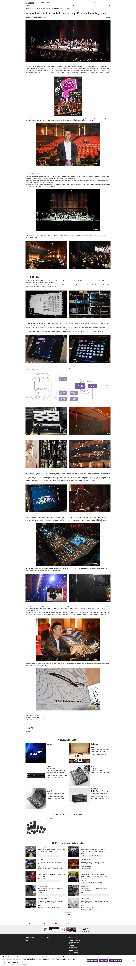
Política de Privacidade (16, 964)
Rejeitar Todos (103, 960)
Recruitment (71, 945)
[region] (68, 960)
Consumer (106, 2)
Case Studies (57, 5)
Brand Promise (72, 943)
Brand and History (73, 950)
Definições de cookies (92, 960)
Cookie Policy (25, 964)
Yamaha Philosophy (73, 947)
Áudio (30, 8)
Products (41, 5)
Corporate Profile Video (74, 942)
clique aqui (57, 961)
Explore (90, 5)
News (48, 937)
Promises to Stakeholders (74, 949)
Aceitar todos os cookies (115, 960)
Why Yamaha (82, 5)
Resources (66, 5)
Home (27, 8)
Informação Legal (6, 964)
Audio (48, 2)
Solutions (48, 5)
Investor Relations (73, 952)
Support (74, 5)
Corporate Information (73, 940)
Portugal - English (99, 2)
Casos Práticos (36, 8)
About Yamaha (72, 937)
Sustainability (72, 954)
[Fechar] (133, 960)
